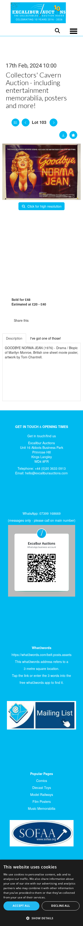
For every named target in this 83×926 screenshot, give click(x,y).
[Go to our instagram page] (55, 320)
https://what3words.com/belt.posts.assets (41, 654)
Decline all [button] (60, 906)
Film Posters (42, 801)
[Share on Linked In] (46, 320)
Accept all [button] (21, 906)
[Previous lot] (26, 122)
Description (14, 338)
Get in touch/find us (41, 436)
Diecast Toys (41, 787)
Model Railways (41, 794)
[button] (41, 918)
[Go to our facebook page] (11, 494)
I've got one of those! (45, 338)
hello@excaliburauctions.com (46, 473)
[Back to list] (15, 122)
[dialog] (41, 893)
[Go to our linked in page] (21, 494)
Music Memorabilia (41, 808)
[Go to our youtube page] (30, 494)
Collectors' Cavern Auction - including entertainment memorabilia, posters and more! (36, 90)
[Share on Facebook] (36, 320)
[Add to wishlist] (73, 135)
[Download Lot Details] (63, 135)
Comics (41, 780)
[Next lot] (53, 122)
